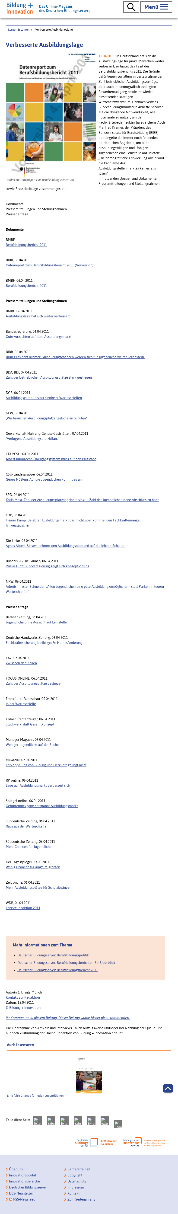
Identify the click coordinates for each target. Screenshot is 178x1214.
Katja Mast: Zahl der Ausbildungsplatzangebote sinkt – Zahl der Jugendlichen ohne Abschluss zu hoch (82, 500)
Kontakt (73, 1193)
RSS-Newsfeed (23, 1199)
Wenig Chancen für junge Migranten (33, 867)
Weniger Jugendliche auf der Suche (32, 745)
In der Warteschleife (21, 704)
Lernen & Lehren (18, 29)
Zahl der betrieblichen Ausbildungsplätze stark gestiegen (49, 377)
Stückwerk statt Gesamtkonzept (30, 724)
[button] (168, 1088)
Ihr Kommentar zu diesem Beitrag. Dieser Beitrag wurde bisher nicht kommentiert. (68, 1018)
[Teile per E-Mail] (105, 1120)
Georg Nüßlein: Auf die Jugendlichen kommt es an (44, 479)
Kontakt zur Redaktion (23, 997)
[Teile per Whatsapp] (78, 1120)
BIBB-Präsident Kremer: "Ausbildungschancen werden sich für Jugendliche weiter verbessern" (75, 357)
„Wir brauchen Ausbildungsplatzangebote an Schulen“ (46, 418)
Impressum (75, 1187)
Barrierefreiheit (78, 1169)
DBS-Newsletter (21, 1193)
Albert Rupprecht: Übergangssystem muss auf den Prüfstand (51, 459)
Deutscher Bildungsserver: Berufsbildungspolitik (53, 955)
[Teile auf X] (64, 1120)
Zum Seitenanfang (81, 1199)
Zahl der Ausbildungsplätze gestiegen (34, 683)
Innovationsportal (22, 1175)
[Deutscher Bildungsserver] (96, 1142)
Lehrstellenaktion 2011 (23, 908)
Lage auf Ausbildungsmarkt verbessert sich (38, 785)
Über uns (16, 1169)
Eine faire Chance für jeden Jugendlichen (35, 1095)
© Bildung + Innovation (23, 1008)
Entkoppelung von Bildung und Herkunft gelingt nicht (46, 765)
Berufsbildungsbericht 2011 (26, 245)
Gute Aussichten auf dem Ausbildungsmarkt (38, 337)
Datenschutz (76, 1181)
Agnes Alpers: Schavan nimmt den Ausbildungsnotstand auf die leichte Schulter (65, 546)
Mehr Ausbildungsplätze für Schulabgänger (38, 887)
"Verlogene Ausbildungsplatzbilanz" (33, 439)
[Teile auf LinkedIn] (91, 1120)
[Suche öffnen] (131, 7)
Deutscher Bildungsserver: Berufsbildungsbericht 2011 (57, 970)
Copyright (74, 1175)
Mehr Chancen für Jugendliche (28, 847)
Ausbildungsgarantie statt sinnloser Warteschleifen (44, 398)
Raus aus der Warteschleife (26, 826)
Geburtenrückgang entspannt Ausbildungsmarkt (42, 806)
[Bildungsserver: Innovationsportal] (144, 1142)
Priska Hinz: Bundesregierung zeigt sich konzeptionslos (47, 566)
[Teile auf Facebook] (51, 1120)
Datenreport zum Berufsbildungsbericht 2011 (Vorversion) (49, 265)
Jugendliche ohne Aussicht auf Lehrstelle (36, 622)
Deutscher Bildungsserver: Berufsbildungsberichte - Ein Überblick (66, 963)
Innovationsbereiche (24, 1181)
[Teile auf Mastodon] (37, 1120)
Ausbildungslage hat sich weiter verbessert (38, 316)
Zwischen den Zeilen (21, 663)
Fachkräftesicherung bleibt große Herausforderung (44, 643)
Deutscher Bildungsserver (28, 1187)
